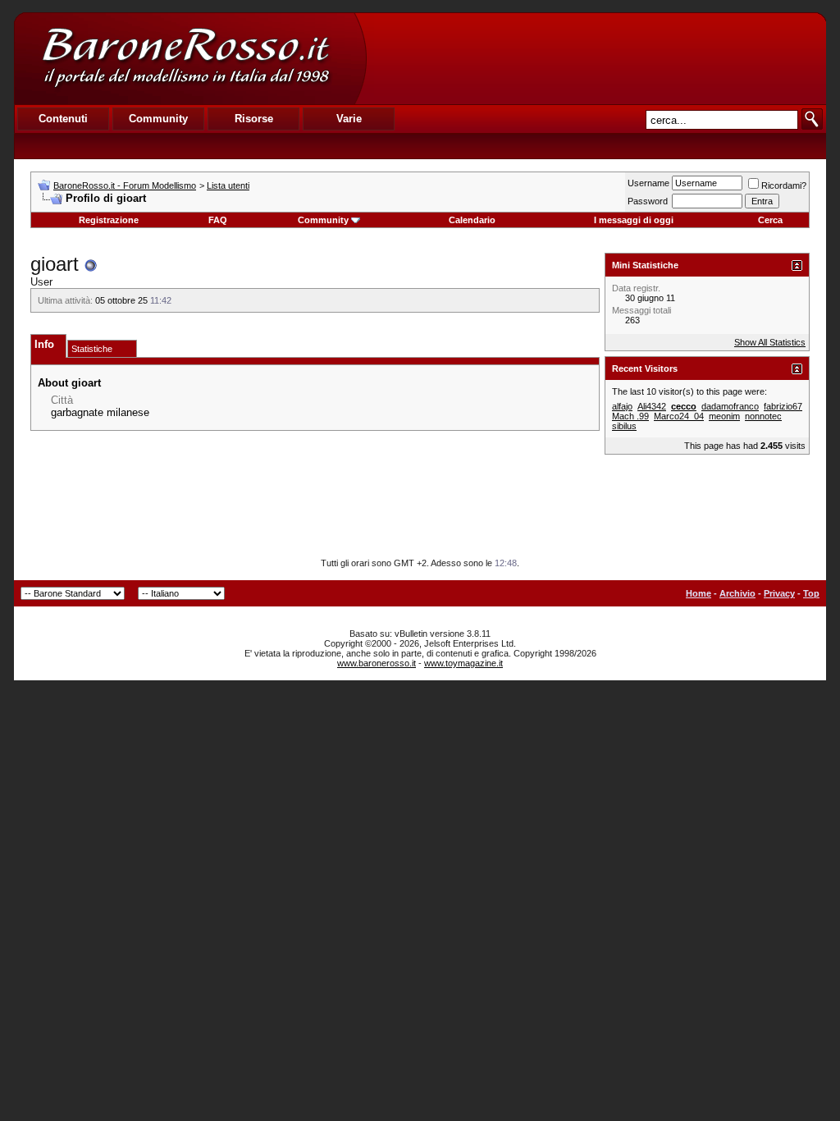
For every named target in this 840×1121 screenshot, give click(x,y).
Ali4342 (651, 406)
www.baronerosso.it (376, 663)
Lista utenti (228, 185)
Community (323, 220)
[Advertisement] (596, 58)
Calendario (472, 220)
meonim (724, 416)
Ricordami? (783, 185)
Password (648, 201)
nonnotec (763, 416)
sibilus (624, 426)
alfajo (622, 406)
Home (698, 593)
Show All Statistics (770, 342)
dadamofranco (730, 406)
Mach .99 (630, 416)
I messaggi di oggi (633, 220)
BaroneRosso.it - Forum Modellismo (124, 185)
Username (648, 183)
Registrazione (109, 220)
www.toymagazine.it (463, 663)
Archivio (737, 593)
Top (811, 593)
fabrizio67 (783, 406)
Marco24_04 (679, 416)
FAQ (217, 220)
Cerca (770, 220)
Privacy (779, 593)
